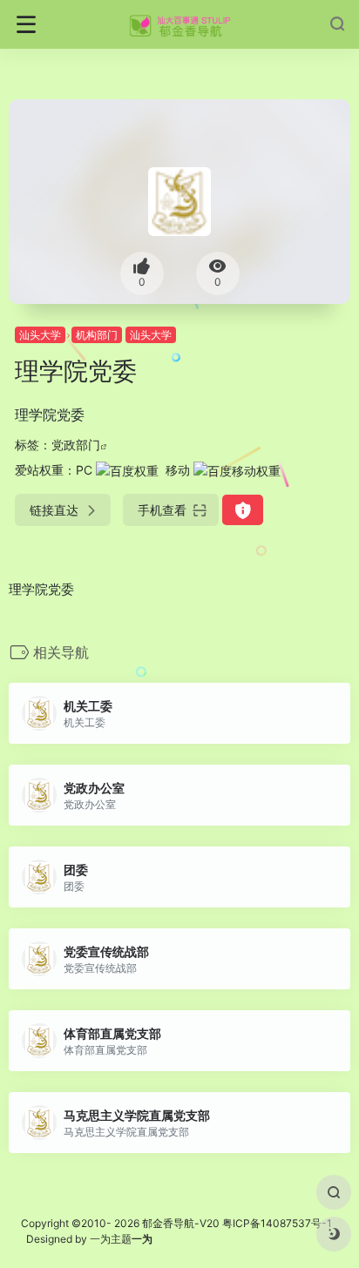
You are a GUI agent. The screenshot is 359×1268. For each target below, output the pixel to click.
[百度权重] (127, 469)
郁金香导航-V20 (181, 1223)
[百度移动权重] (237, 469)
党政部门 (75, 444)
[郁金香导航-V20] (180, 24)
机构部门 (97, 334)
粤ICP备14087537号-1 (277, 1223)
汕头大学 (40, 334)
